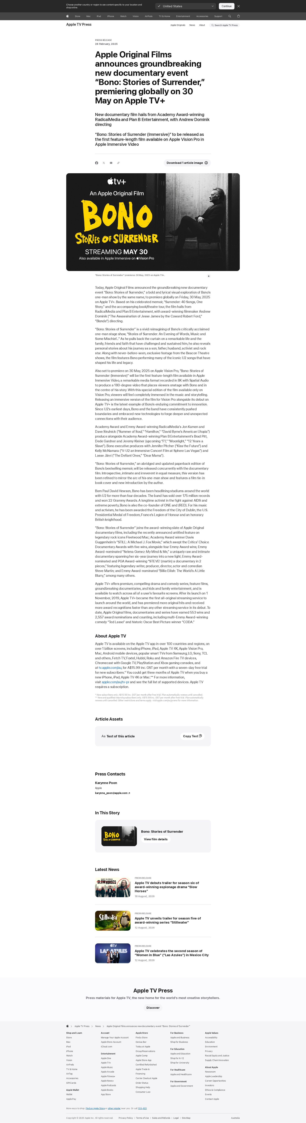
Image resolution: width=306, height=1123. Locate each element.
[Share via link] (118, 162)
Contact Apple (212, 1099)
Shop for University (179, 1063)
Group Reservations (145, 1051)
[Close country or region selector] (238, 6)
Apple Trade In (143, 1069)
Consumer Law (143, 1092)
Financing (140, 1074)
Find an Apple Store (95, 1108)
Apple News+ (107, 1081)
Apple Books (107, 1090)
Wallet (69, 1094)
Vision (69, 1060)
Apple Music (107, 1067)
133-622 (142, 1108)
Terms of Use (142, 1118)
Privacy (209, 1051)
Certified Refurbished (146, 1064)
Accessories (72, 1078)
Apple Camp (142, 1055)
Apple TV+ (106, 1063)
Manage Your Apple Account (115, 1037)
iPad (68, 1046)
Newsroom (210, 1072)
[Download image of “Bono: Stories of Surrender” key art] (209, 276)
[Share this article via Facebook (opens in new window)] (96, 162)
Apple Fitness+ (108, 1076)
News (192, 25)
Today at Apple (143, 1046)
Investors (209, 1085)
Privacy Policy (126, 1118)
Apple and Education (180, 1054)
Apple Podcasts (108, 1085)
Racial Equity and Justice (217, 1055)
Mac (68, 1042)
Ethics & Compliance (215, 1090)
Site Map (186, 1118)
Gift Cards (71, 1083)
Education (210, 1042)
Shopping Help (143, 1087)
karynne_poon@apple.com (111, 793)
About (202, 25)
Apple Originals (178, 25)
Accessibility (211, 1037)
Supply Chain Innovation (217, 1060)
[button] (186, 6)
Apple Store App (143, 1060)
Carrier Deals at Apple (146, 1078)
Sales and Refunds (161, 1118)
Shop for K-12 (177, 1058)
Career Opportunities (215, 1081)
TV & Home (71, 1069)
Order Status (142, 1083)
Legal (176, 1118)
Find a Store (142, 1037)
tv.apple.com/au (110, 668)
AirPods (70, 1064)
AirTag (69, 1074)
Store (69, 1037)
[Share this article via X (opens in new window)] (103, 162)
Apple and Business (179, 1037)
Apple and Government (181, 1086)
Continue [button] (227, 6)
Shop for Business (179, 1042)
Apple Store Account (111, 1042)
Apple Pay (71, 1099)
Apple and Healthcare (181, 1074)
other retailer (114, 1108)
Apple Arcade (107, 1072)
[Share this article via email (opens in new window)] (111, 162)
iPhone (69, 1051)
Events (208, 1094)
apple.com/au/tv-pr (115, 682)
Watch (69, 1055)
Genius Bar (141, 1042)
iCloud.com (106, 1046)
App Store (106, 1094)
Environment (211, 1046)
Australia (235, 1118)
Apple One (106, 1058)
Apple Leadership (213, 1076)
